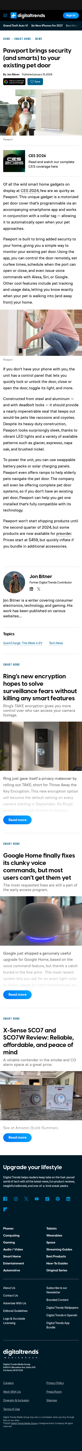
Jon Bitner (13, 74)
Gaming (9, 1242)
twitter (39, 589)
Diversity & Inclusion (16, 1400)
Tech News (56, 643)
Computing (11, 1235)
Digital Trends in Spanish (61, 1315)
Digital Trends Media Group (24, 1423)
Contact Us (10, 1295)
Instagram (16, 1199)
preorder (63, 533)
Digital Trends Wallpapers (62, 1307)
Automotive (11, 1270)
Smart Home (12, 1256)
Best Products (56, 1256)
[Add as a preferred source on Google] (14, 81)
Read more (17, 819)
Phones (8, 1228)
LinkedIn (68, 1199)
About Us (9, 1288)
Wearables (54, 1235)
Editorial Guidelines (15, 1311)
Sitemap (51, 1400)
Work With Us (12, 1392)
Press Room (54, 1392)
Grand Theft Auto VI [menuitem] (15, 26)
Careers (8, 1383)
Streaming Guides (59, 1249)
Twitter (26, 1199)
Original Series (56, 1270)
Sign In (70, 15)
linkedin (31, 589)
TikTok (47, 1199)
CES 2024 (30, 190)
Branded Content (57, 1300)
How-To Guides (57, 1263)
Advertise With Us (14, 1303)
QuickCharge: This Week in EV (22, 643)
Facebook (5, 1199)
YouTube (37, 1199)
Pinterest (58, 1199)
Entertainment (13, 1263)
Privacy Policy (55, 1383)
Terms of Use (11, 1409)
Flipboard (5, 1209)
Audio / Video (13, 1249)
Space (50, 1242)
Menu (5, 15)
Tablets (51, 1228)
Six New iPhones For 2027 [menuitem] (47, 26)
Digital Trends (23, 20)
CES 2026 (37, 156)
